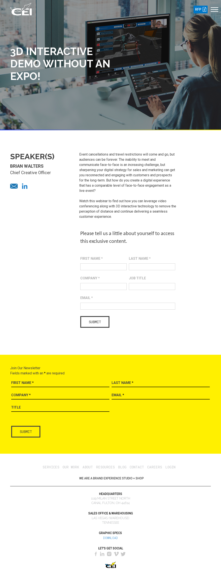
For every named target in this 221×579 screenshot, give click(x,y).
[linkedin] (102, 553)
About (87, 467)
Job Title (137, 278)
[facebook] (96, 553)
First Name (91, 258)
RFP (198, 9)
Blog (122, 467)
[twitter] (123, 553)
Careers (154, 467)
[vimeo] (116, 553)
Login (170, 467)
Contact (137, 467)
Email (86, 298)
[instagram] (109, 553)
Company (90, 278)
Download (110, 538)
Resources (105, 467)
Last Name (140, 258)
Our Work (71, 467)
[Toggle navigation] (214, 7)
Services (51, 467)
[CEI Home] (21, 8)
